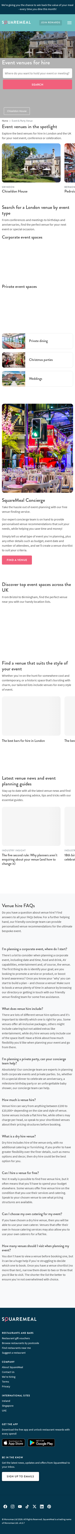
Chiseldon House (17, 111)
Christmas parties (41, 359)
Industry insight (14, 850)
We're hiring (8, 1376)
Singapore (7, 1405)
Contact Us (8, 1372)
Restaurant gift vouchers (16, 1338)
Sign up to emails (20, 1476)
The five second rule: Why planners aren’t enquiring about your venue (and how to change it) (29, 859)
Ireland (6, 1401)
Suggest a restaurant (14, 1352)
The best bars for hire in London (23, 740)
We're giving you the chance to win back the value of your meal (37, 7)
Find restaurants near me (16, 1348)
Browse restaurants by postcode (20, 1343)
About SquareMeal (12, 1367)
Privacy (6, 1386)
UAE (4, 1410)
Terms (5, 1381)
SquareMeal (16, 23)
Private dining (38, 340)
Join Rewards (50, 22)
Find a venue (17, 560)
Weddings (35, 378)
